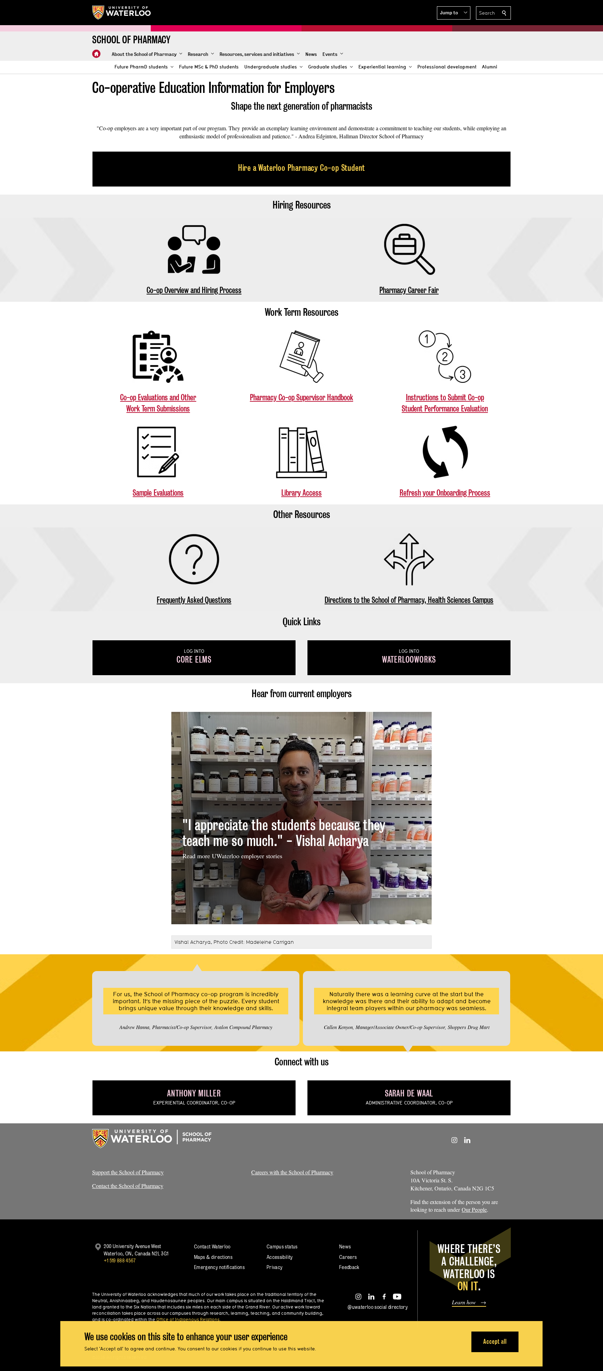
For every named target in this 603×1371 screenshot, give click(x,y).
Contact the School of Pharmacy (127, 1185)
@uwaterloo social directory (378, 1307)
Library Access (301, 492)
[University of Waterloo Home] (121, 13)
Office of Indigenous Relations (187, 1319)
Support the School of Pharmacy (128, 1172)
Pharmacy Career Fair (409, 290)
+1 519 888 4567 (120, 1260)
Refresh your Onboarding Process (445, 492)
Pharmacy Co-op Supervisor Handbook (301, 397)
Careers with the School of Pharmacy (292, 1172)
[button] (453, 13)
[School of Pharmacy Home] (96, 54)
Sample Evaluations (158, 492)
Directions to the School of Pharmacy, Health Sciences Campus (409, 600)
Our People (474, 1209)
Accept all (495, 1341)
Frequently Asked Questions (194, 600)
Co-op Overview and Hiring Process (194, 290)
